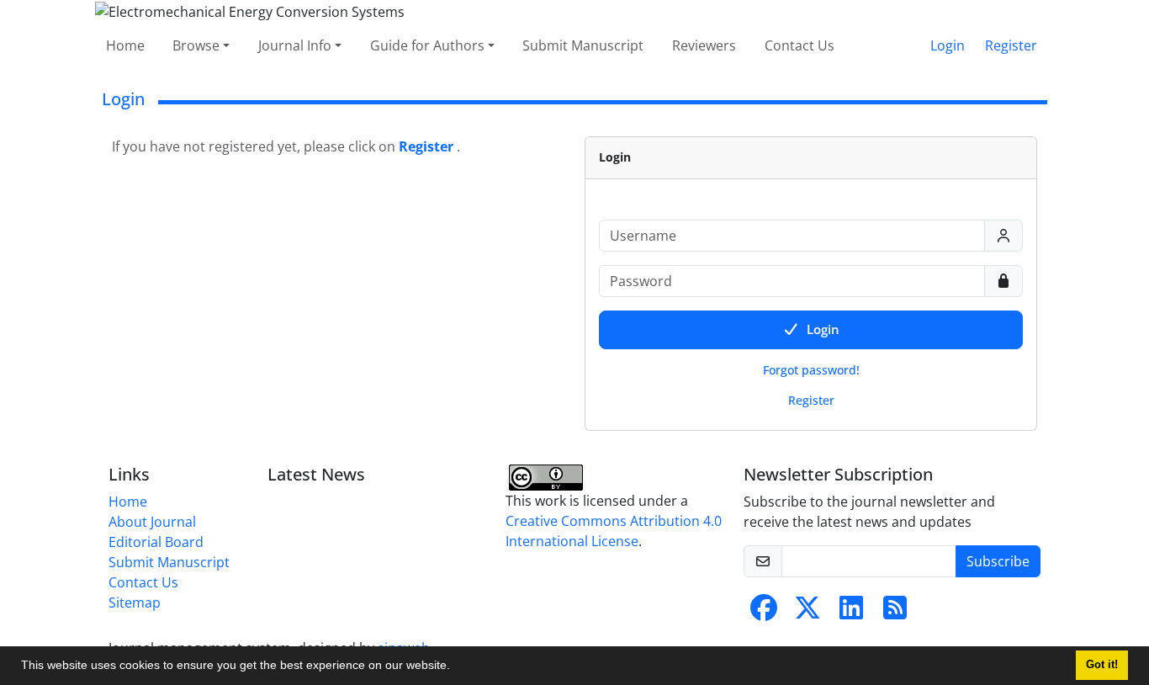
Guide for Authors (427, 45)
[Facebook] (764, 612)
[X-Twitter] (807, 612)
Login (947, 45)
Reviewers (704, 45)
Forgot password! (811, 370)
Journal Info (294, 45)
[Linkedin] (851, 612)
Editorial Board (156, 542)
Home (125, 45)
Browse (196, 45)
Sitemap (135, 602)
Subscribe (998, 561)
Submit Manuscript (582, 45)
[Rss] (895, 612)
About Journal (152, 521)
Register (1011, 45)
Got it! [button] (1102, 665)
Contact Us (799, 45)
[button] (455, 667)
